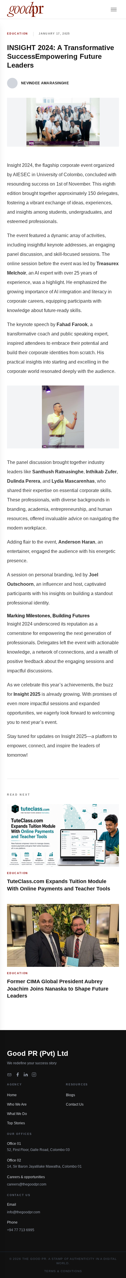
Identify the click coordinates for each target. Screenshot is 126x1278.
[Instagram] (34, 1074)
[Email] (9, 1074)
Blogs (70, 1095)
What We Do (17, 1114)
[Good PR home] (25, 9)
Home (12, 1095)
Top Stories (16, 1123)
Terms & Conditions (63, 1271)
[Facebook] (17, 1074)
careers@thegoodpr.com (26, 1184)
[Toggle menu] (113, 9)
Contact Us (75, 1104)
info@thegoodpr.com (23, 1212)
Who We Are (17, 1104)
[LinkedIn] (25, 1074)
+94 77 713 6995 (20, 1230)
